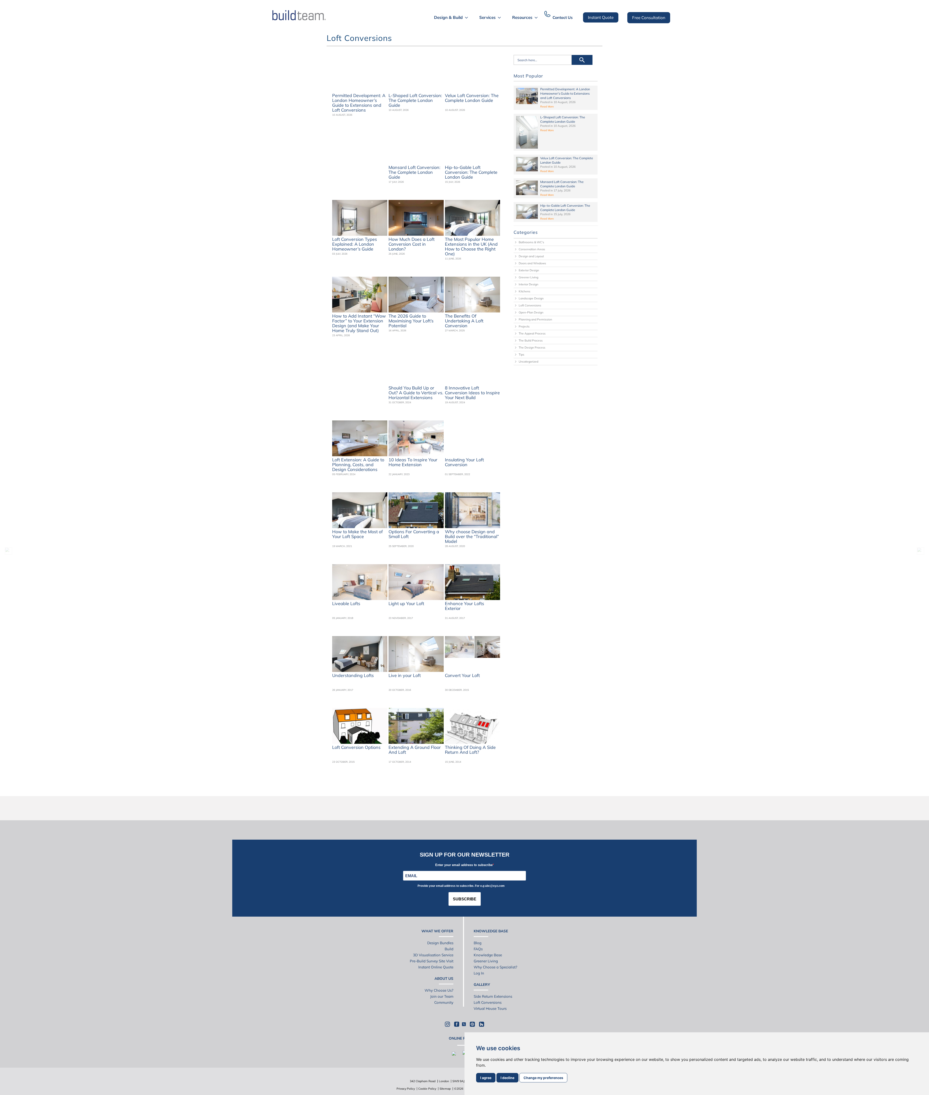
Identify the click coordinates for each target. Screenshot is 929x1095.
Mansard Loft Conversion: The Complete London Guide (414, 172)
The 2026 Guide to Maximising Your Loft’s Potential (411, 321)
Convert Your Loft (462, 675)
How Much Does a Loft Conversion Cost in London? (412, 244)
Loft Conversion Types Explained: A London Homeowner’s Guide (354, 244)
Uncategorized (528, 361)
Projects (524, 326)
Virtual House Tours (490, 1008)
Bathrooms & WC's (531, 242)
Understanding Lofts (353, 675)
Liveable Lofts (346, 603)
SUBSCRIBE (464, 899)
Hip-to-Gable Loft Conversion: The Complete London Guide (471, 172)
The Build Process (531, 340)
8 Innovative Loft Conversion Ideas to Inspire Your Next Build (472, 393)
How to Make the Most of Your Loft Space (357, 534)
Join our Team (441, 996)
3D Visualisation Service (433, 955)
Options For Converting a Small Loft (414, 534)
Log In (479, 973)
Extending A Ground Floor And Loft (415, 750)
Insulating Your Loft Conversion (464, 462)
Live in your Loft (405, 675)
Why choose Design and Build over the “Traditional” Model (472, 536)
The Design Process (532, 347)
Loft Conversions (530, 305)
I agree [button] (485, 1078)
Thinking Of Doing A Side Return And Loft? (470, 750)
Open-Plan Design (531, 312)
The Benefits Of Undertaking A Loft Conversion (464, 321)
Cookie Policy (427, 1088)
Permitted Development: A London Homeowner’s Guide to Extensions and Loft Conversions (358, 103)
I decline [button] (507, 1078)
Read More (547, 106)
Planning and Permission (535, 319)
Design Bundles (440, 943)
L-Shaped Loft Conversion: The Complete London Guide (415, 100)
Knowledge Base (488, 955)
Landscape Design (531, 298)
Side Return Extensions (493, 996)
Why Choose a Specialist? (495, 967)
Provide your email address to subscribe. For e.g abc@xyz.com (461, 886)
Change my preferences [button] (543, 1078)
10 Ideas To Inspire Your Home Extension (413, 462)
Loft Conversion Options (356, 747)
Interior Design (528, 284)
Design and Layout (531, 256)
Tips (521, 354)
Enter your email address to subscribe (464, 865)
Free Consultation (648, 17)
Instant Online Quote (435, 967)
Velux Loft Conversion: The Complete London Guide (472, 98)
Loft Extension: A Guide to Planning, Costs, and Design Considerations (358, 464)
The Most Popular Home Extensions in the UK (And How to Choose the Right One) (471, 246)
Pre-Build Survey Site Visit (431, 961)
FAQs (478, 949)
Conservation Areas (532, 249)
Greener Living (528, 277)
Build (449, 949)
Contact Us (563, 17)
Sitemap (445, 1088)
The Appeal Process (532, 333)
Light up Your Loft (406, 603)
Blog (477, 943)
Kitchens (524, 291)
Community (443, 1002)
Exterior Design (529, 270)
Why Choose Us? (439, 990)
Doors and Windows (532, 263)
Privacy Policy (406, 1088)
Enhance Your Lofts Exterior (464, 606)
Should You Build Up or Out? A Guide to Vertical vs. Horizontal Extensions (416, 393)
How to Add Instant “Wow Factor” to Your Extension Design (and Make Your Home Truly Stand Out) (359, 323)
